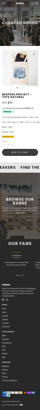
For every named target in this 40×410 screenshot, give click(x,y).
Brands (4, 353)
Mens (4, 335)
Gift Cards (6, 326)
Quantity (4, 141)
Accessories (6, 343)
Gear (4, 346)
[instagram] (7, 300)
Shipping (5, 366)
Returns (5, 370)
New (4, 350)
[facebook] (3, 300)
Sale (3, 357)
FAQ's (4, 373)
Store (4, 308)
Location (5, 323)
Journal (5, 316)
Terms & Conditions (9, 380)
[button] (3, 3)
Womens (5, 339)
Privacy (5, 377)
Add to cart (20, 152)
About (4, 312)
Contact (5, 319)
